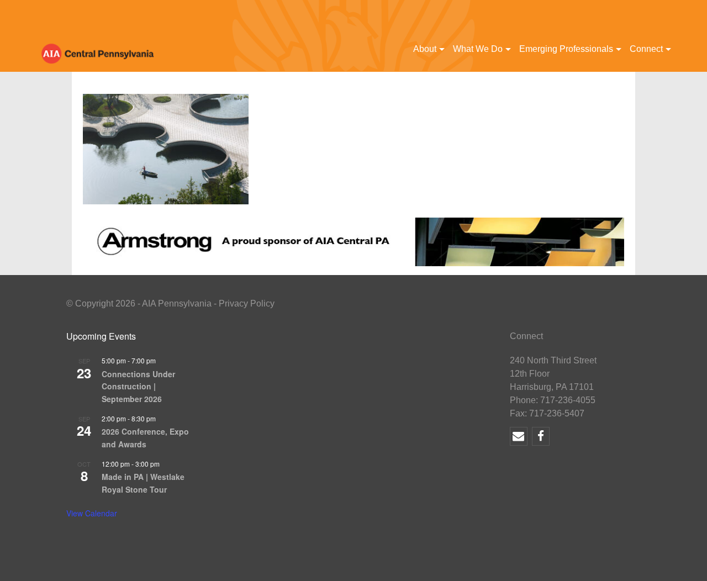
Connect (646, 49)
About (424, 49)
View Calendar (91, 513)
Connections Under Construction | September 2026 (138, 386)
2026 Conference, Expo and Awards (145, 438)
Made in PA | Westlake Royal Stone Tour (143, 483)
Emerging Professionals (566, 49)
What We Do (478, 49)
